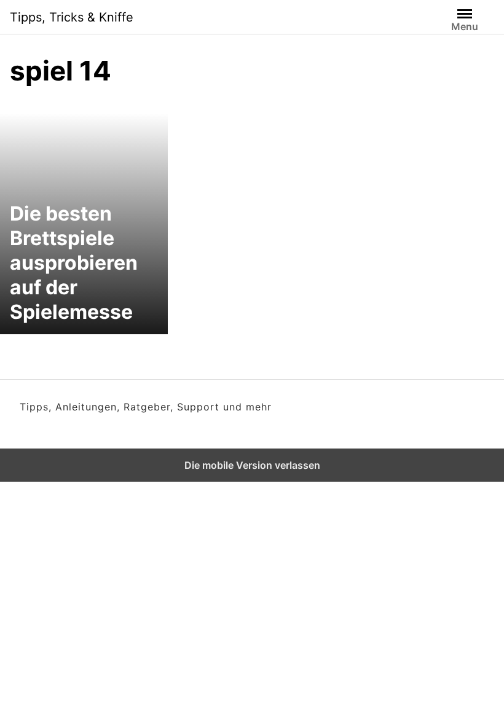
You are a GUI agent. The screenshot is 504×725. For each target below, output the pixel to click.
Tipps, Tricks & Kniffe (71, 17)
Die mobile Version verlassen (252, 465)
